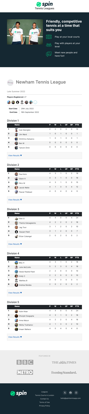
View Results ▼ (15, 155)
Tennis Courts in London (44, 395)
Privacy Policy (44, 406)
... (35, 102)
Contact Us (44, 399)
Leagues (44, 392)
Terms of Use (44, 402)
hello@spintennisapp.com (71, 398)
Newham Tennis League (41, 82)
